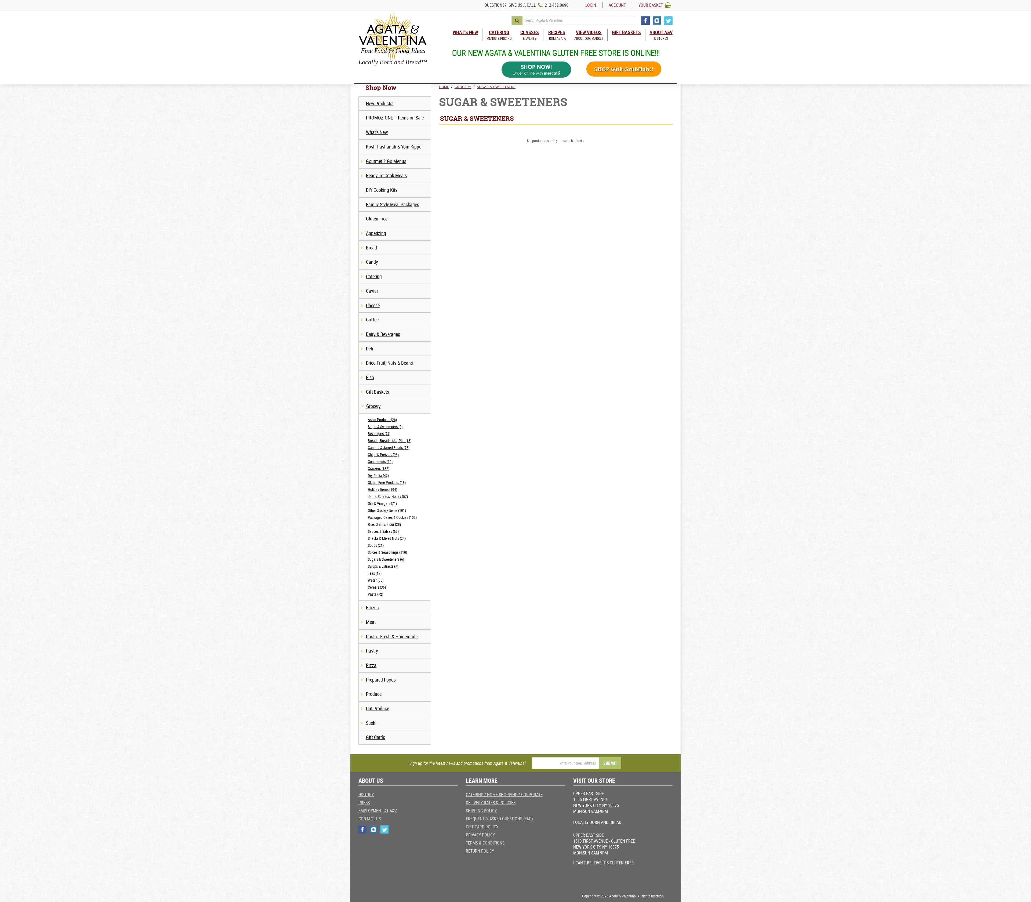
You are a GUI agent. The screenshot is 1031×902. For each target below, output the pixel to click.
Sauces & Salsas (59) (383, 531)
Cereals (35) (377, 587)
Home (444, 87)
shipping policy (481, 811)
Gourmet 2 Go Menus (386, 161)
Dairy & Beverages (383, 334)
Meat (371, 622)
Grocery (373, 406)
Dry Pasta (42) (378, 475)
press (364, 803)
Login (590, 5)
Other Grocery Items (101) (387, 510)
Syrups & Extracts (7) (383, 566)
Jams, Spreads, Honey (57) (388, 496)
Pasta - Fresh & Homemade (392, 636)
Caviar (372, 291)
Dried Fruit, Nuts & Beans (389, 363)
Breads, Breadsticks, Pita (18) (389, 440)
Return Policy (480, 851)
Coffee (372, 319)
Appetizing (376, 233)
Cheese (373, 305)
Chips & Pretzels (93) (383, 454)
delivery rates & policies (491, 803)
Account (617, 5)
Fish (370, 377)
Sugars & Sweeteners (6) (386, 559)
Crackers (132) (378, 468)
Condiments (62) (380, 461)
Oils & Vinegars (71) (382, 503)
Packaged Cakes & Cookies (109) (392, 517)
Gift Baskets (377, 392)
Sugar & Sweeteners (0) (385, 426)
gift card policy (482, 827)
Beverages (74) (379, 433)
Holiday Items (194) (382, 489)
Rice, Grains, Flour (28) (384, 524)
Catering (374, 276)
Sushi (371, 723)
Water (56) (375, 580)
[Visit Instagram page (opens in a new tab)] (657, 20)
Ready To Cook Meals (386, 175)
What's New (377, 132)
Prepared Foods (381, 679)
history (366, 795)
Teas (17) (375, 573)
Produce (374, 694)
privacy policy (480, 835)
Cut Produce (377, 708)
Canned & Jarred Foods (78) (388, 447)
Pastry (372, 650)
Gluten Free (376, 218)
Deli (369, 348)
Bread (371, 247)
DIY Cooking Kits (381, 190)
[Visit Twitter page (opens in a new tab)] (668, 20)
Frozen (372, 607)
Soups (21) (376, 545)
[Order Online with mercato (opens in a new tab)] (536, 69)
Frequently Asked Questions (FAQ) (499, 819)
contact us (369, 819)
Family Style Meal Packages (392, 204)
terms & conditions (485, 843)
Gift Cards (375, 737)
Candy (372, 262)
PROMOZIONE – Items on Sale (395, 117)
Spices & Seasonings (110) (387, 552)
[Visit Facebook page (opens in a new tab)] (645, 20)
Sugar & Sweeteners (496, 87)
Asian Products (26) (382, 419)
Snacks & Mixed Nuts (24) (387, 538)
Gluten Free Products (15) (387, 482)
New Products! (379, 103)
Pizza (371, 665)
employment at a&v (377, 811)
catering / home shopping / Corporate (504, 795)
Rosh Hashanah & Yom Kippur (394, 146)
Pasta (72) (375, 594)
